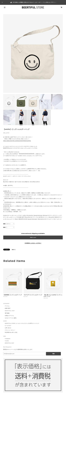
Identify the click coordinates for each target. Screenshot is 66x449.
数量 (4, 227)
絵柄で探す (8, 308)
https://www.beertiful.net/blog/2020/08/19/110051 (17, 140)
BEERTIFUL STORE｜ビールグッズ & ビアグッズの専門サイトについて (22, 323)
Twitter (7, 340)
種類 (4, 223)
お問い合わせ (8, 327)
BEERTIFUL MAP (10, 310)
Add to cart (33, 237)
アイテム (7, 306)
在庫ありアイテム (9, 315)
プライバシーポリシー (10, 330)
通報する (14, 249)
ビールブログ (8, 325)
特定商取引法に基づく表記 (11, 332)
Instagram (7, 338)
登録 (53, 353)
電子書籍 (7, 313)
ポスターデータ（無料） (11, 318)
